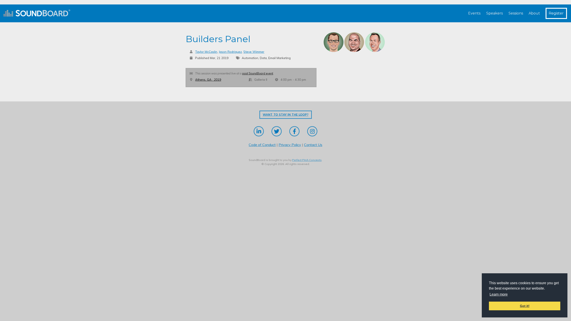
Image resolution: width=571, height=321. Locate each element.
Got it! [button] (525, 306)
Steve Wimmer (253, 52)
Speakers (494, 13)
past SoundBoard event (257, 73)
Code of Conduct (262, 144)
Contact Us (313, 144)
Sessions (516, 13)
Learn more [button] (499, 294)
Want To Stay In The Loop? (285, 114)
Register (556, 13)
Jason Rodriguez (230, 52)
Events (474, 13)
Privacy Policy (290, 144)
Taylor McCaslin (206, 52)
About (534, 13)
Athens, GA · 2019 (208, 79)
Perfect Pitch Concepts (307, 160)
